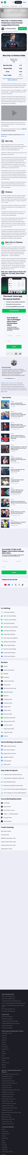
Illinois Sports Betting (9, 623)
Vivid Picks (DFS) (8, 725)
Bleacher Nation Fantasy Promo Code (11, 1112)
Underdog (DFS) (8, 699)
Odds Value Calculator (9, 749)
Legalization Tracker (7, 1033)
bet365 (9, 78)
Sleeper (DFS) (7, 710)
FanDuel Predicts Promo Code (9, 1083)
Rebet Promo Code (7, 1117)
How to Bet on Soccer (9, 810)
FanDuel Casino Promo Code (8, 845)
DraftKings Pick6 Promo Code (9, 1108)
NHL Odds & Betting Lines (8, 1011)
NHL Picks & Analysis (7, 1027)
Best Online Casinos (6, 831)
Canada (4, 1067)
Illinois (3, 1051)
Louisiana (4, 1037)
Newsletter (4, 1147)
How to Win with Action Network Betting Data (15, 789)
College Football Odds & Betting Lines (11, 1001)
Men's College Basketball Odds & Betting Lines (13, 1003)
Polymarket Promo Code (8, 1081)
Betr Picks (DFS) (8, 714)
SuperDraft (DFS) (8, 732)
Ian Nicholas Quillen (10, 28)
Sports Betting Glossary (10, 781)
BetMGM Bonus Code (7, 1076)
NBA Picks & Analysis (7, 1018)
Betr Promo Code (6, 1114)
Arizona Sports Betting (9, 645)
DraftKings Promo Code (8, 1094)
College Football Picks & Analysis (10, 1021)
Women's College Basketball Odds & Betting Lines (13, 1006)
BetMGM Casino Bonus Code (8, 838)
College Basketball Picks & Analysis (11, 1023)
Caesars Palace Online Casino (8, 841)
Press (3, 1140)
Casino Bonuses (5, 834)
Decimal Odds (7, 806)
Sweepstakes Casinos (6, 848)
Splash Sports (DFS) (9, 728)
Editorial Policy (5, 1133)
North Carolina (5, 1062)
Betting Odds (7, 764)
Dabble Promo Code (7, 1110)
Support (4, 1142)
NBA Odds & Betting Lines (8, 998)
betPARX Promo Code (7, 1101)
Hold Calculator (7, 760)
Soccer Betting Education (11, 799)
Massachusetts (5, 1058)
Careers (4, 1135)
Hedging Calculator (8, 757)
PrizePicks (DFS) (8, 703)
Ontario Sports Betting (9, 656)
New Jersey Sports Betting (10, 638)
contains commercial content (11, 383)
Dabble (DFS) (7, 706)
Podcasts (4, 1145)
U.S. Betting (5, 608)
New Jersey (5, 1046)
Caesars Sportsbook (9, 681)
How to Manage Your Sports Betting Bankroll (15, 792)
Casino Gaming (7, 827)
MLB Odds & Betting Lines (8, 1009)
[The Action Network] (5, 2)
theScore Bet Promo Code (8, 1099)
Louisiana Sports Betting (10, 619)
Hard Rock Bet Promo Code (9, 1103)
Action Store (5, 1138)
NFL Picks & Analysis (7, 1016)
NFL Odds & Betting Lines (8, 996)
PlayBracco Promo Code (8, 1119)
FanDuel (6, 736)
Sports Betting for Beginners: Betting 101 (14, 778)
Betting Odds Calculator (10, 746)
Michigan (4, 1053)
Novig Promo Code (6, 1087)
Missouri (4, 1064)
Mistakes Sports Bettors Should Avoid (13, 785)
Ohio (3, 1055)
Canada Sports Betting (9, 652)
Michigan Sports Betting (10, 641)
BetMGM (6, 673)
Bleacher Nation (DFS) (9, 721)
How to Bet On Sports (9, 770)
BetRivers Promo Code (7, 1105)
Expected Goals (8, 817)
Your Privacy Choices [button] (7, 1151)
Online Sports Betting (9, 612)
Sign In (24, 2)
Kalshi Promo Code (6, 1085)
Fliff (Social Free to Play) (10, 688)
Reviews (4, 662)
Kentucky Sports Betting (10, 649)
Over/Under (7, 803)
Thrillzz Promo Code (7, 1121)
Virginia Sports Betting (9, 634)
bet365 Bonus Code (7, 1078)
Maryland (4, 1040)
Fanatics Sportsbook (9, 670)
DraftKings (6, 677)
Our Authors (5, 1131)
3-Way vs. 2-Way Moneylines (11, 814)
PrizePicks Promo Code (8, 1123)
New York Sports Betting (10, 616)
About (3, 1129)
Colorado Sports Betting (10, 630)
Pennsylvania (5, 1049)
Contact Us (5, 1149)
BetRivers (6, 695)
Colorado (4, 1044)
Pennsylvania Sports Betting (11, 627)
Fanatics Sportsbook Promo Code (10, 1074)
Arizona (4, 1042)
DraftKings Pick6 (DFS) (9, 717)
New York (4, 1035)
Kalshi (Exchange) (8, 692)
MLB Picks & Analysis (7, 1025)
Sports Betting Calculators (12, 742)
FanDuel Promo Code (7, 1096)
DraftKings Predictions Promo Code (11, 1090)
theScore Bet (7, 684)
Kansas (4, 1060)
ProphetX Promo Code (7, 1092)
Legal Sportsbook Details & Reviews (13, 774)
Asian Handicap (8, 821)
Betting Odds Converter (10, 753)
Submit (14, 346)
